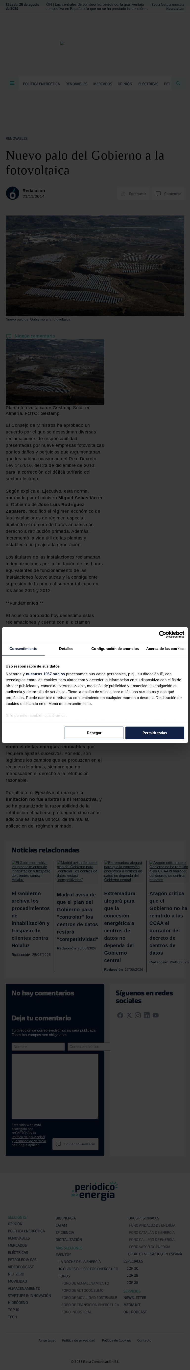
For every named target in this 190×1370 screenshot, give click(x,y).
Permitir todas (154, 733)
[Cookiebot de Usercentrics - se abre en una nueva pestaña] (162, 634)
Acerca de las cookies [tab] (165, 648)
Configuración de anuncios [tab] (115, 648)
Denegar (94, 733)
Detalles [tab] (66, 648)
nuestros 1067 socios (45, 674)
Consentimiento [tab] (23, 648)
